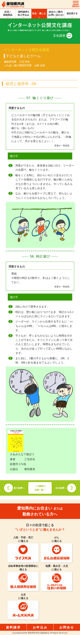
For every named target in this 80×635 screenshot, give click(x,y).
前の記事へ (19, 488)
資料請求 (13, 627)
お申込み (40, 627)
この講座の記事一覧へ (40, 488)
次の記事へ (61, 488)
